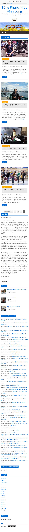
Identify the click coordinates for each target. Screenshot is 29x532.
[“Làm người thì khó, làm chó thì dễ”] (14, 168)
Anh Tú (2, 502)
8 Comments (12, 109)
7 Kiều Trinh (4, 482)
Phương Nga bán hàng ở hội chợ (14, 148)
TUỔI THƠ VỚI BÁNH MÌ (19, 451)
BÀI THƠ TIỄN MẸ (16, 409)
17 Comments (12, 66)
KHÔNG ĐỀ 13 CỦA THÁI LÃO (19, 349)
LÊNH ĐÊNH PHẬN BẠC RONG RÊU (18, 373)
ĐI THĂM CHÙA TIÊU (15, 352)
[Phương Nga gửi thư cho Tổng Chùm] (14, 82)
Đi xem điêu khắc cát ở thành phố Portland (14, 62)
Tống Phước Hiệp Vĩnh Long (14, 9)
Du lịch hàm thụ (6, 58)
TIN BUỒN (13, 425)
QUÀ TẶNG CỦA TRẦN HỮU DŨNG (17, 445)
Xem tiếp (20, 74)
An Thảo (3, 491)
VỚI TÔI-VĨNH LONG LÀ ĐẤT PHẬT (20, 339)
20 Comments (12, 151)
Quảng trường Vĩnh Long (15, 341)
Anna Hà (3, 510)
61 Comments (12, 194)
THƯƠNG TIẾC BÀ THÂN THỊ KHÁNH (18, 389)
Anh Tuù (3, 506)
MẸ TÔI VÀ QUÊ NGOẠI (20, 415)
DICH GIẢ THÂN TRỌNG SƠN (19, 356)
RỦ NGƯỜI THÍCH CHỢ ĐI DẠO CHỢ (18, 337)
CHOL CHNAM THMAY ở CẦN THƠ (18, 369)
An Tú (2, 493)
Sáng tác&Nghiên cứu (7, 187)
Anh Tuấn (3, 504)
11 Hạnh (3, 480)
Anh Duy (3, 495)
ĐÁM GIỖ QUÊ (12, 371)
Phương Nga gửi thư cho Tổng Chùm (13, 106)
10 (18, 211)
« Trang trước (7, 211)
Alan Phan (3, 487)
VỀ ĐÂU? (11, 3)
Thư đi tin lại (5, 102)
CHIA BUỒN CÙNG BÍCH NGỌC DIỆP (19, 423)
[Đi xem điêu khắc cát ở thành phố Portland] (14, 40)
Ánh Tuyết (3, 508)
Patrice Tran (4, 434)
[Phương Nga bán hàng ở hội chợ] (14, 127)
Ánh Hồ (2, 497)
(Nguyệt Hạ (3, 478)
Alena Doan (3, 489)
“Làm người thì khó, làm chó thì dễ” (14, 190)
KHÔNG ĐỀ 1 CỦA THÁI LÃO (12, 385)
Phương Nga (19, 66)
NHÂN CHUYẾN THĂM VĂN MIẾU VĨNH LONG (16, 387)
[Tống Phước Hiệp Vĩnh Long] (2, 32)
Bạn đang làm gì (6, 146)
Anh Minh (3, 500)
